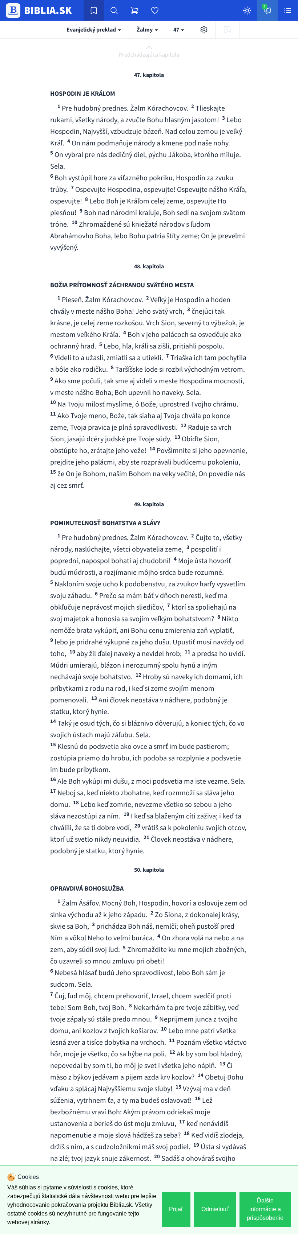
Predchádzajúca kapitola (149, 55)
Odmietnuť (215, 1209)
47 (176, 30)
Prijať (176, 1209)
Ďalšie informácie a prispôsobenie (265, 1209)
